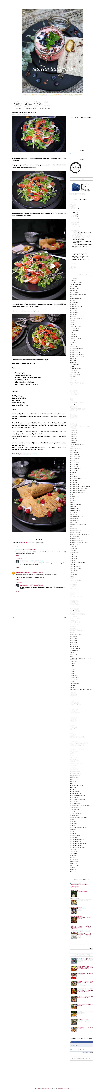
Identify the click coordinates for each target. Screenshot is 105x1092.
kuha (71, 526)
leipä (72, 554)
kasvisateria (74, 452)
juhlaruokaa (74, 396)
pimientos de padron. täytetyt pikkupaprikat (81, 690)
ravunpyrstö (74, 751)
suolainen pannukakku (77, 799)
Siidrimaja (73, 290)
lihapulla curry (75, 568)
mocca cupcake (75, 620)
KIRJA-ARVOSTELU (30, 108)
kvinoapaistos (75, 536)
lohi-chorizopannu (76, 580)
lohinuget (73, 584)
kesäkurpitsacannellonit (78, 488)
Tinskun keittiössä (76, 898)
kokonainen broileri (77, 516)
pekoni (72, 673)
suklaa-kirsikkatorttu (77, 795)
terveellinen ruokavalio (78, 827)
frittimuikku (74, 340)
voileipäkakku (75, 865)
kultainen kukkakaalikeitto (79, 534)
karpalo (72, 446)
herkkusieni (74, 370)
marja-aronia (74, 616)
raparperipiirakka (76, 747)
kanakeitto (73, 434)
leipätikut (73, 558)
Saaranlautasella (24, 542)
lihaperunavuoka (75, 566)
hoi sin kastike (75, 374)
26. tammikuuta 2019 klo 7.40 (29, 549)
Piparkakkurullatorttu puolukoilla (79, 884)
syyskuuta (74, 214)
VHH (36, 105)
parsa (72, 665)
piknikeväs (73, 687)
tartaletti (73, 821)
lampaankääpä (74, 548)
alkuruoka (73, 308)
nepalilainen (74, 650)
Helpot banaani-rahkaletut (84, 900)
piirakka (73, 685)
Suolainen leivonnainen (78, 294)
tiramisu (73, 829)
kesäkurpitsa (74, 484)
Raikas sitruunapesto (82, 891)
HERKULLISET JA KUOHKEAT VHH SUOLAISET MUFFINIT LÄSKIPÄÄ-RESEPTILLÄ (85, 990)
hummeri (72, 376)
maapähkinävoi (75, 610)
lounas (72, 592)
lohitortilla (74, 590)
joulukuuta (75, 208)
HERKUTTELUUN (45, 108)
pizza (72, 696)
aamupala (73, 300)
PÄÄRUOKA (28, 104)
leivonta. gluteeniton (77, 562)
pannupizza (73, 661)
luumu (72, 594)
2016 (72, 268)
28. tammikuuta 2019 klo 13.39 (37, 561)
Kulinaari (73, 925)
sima (71, 779)
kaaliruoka (74, 410)
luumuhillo (73, 598)
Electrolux (74, 280)
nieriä (72, 652)
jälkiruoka (73, 406)
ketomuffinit (74, 496)
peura (72, 681)
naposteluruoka (75, 648)
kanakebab (73, 432)
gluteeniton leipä (76, 352)
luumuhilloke (74, 600)
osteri (72, 656)
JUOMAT (45, 107)
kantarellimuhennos (77, 444)
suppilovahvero (75, 803)
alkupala (73, 304)
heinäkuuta (75, 218)
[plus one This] (42, 539)
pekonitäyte (74, 675)
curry (72, 322)
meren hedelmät (75, 618)
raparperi (73, 741)
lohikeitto (73, 582)
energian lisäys (75, 326)
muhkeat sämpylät (76, 630)
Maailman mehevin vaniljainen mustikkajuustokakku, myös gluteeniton (81, 927)
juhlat (72, 398)
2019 (72, 206)
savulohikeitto (75, 771)
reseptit (73, 753)
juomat (72, 400)
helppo (72, 366)
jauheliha (73, 386)
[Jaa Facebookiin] (41, 542)
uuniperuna (74, 851)
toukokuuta (75, 222)
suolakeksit (74, 801)
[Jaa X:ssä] (40, 542)
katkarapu (73, 472)
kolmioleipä (74, 518)
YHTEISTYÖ (17, 108)
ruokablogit (74, 761)
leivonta (73, 560)
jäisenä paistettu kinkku (78, 404)
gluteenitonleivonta (77, 356)
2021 (72, 202)
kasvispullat (74, 466)
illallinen (73, 380)
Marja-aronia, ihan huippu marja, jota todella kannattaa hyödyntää (85, 960)
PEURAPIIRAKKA (75, 288)
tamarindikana (74, 815)
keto (71, 494)
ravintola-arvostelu (77, 749)
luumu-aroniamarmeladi (78, 596)
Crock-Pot (73, 278)
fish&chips (73, 336)
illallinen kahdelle (76, 382)
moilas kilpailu (75, 622)
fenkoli (72, 332)
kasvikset (73, 450)
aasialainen (74, 302)
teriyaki (73, 825)
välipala (73, 867)
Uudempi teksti (13, 618)
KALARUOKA (17, 104)
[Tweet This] (36, 539)
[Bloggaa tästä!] (38, 542)
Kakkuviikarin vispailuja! (77, 907)
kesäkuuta (74, 220)
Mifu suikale (74, 286)
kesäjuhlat (73, 480)
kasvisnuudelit (75, 458)
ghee (71, 344)
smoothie (73, 787)
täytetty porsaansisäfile (78, 843)
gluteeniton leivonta (77, 354)
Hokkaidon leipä (75, 284)
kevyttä (72, 500)
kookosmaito (74, 520)
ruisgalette (74, 757)
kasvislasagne (75, 456)
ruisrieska (73, 759)
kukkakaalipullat (76, 530)
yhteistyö (73, 869)
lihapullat (73, 570)
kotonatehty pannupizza (78, 524)
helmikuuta (75, 228)
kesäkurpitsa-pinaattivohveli (80, 486)
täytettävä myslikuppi (77, 847)
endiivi (72, 324)
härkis (72, 378)
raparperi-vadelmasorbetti (79, 743)
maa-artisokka (75, 608)
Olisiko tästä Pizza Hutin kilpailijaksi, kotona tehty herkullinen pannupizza (85, 967)
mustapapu (73, 640)
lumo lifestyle (74, 890)
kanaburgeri (74, 430)
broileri (73, 316)
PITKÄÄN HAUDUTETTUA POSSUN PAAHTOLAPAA (85, 997)
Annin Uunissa (19, 549)
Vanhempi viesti (65, 618)
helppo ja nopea (75, 368)
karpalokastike (75, 448)
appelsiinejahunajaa (76, 916)
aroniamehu (74, 312)
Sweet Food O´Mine (76, 883)
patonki (72, 669)
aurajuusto (74, 314)
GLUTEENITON (40, 104)
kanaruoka (73, 436)
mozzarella (74, 626)
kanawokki (73, 442)
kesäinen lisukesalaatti (78, 478)
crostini (73, 320)
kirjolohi (73, 506)
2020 (72, 204)
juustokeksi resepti (77, 402)
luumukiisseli (74, 604)
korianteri (73, 522)
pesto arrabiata (75, 679)
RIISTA (28, 103)
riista (72, 755)
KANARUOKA (17, 103)
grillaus (73, 360)
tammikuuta (75, 230)
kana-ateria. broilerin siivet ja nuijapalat (81, 428)
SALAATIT (17, 107)
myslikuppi (73, 644)
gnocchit (73, 358)
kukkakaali (73, 528)
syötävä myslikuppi (76, 813)
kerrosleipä (74, 476)
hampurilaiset (74, 364)
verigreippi (74, 859)
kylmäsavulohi (75, 538)
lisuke (72, 576)
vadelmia (73, 855)
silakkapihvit (74, 777)
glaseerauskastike (76, 348)
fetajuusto (73, 334)
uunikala (73, 849)
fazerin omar (74, 330)
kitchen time (74, 512)
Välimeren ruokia (76, 298)
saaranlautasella (76, 763)
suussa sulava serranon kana (80, 805)
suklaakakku (74, 797)
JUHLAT (36, 107)
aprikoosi (73, 310)
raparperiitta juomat (77, 745)
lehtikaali (73, 550)
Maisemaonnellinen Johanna (23, 572)
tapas (72, 819)
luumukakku (74, 602)
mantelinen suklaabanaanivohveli (77, 613)
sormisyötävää (75, 791)
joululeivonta (75, 392)
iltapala (73, 384)
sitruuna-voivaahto (76, 785)
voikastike (73, 863)
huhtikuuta (75, 224)
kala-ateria (74, 414)
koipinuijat (73, 514)
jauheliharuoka (75, 388)
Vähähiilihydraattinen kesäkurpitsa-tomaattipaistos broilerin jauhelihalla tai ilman (85, 1021)
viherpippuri (74, 861)
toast (72, 831)
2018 (72, 264)
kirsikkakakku (75, 508)
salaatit (73, 765)
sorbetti (73, 789)
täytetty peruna (75, 841)
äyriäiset (73, 871)
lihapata (73, 564)
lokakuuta (74, 212)
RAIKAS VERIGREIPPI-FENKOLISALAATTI (80, 236)
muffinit (73, 628)
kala (71, 412)
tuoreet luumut (75, 835)
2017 (72, 266)
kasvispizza (74, 464)
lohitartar (73, 588)
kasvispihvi (74, 460)
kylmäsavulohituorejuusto (79, 542)
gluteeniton (74, 350)
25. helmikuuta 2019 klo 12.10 (36, 585)
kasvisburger (74, 454)
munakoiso (73, 636)
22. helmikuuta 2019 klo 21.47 (36, 572)
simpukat (73, 781)
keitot (72, 474)
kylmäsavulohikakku (77, 540)
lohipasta (73, 586)
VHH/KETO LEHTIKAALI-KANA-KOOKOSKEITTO (82, 244)
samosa (72, 767)
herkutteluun (74, 372)
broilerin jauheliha (76, 318)
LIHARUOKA (17, 105)
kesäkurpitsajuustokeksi (78, 490)
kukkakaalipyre (75, 532)
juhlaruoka (74, 394)
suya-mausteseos (75, 807)
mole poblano (74, 624)
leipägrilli (74, 556)
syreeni (72, 811)
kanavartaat (74, 440)
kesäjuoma (73, 482)
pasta (72, 667)
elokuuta (74, 216)
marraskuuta (75, 210)
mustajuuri (73, 638)
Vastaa (17, 555)
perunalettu (74, 677)
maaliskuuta (75, 226)
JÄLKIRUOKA (37, 103)
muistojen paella (76, 634)
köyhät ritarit (75, 544)
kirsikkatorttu (75, 510)
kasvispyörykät (75, 468)
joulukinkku (74, 390)
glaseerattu (74, 346)
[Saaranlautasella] (74, 1049)
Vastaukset (19, 558)
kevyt (72, 498)
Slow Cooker (74, 292)
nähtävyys (73, 654)
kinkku (72, 502)
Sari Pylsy (73, 1045)
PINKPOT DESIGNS (64, 1088)
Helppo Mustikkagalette (77, 887)
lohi (71, 578)
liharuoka (73, 572)
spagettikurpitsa (76, 793)
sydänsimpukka (75, 809)
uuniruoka (73, 853)
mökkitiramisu (74, 646)
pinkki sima (73, 694)
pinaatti (72, 692)
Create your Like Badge (88, 1052)
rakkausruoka (74, 739)
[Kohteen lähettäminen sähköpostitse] (37, 542)
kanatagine (73, 438)
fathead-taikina (75, 328)
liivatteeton (74, 574)
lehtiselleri (74, 552)
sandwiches (74, 769)
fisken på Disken (75, 338)
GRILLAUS (28, 105)
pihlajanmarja (75, 683)
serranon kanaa (75, 773)
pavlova (72, 671)
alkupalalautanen (76, 306)
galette (72, 342)
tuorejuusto (74, 837)
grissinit (73, 362)
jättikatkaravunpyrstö (77, 408)
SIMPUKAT (27, 107)
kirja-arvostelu (75, 504)
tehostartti (74, 823)
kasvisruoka (74, 470)
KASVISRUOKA (46, 105)
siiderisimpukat (75, 775)
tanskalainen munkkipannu (78, 817)
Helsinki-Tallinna (76, 282)
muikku (72, 632)
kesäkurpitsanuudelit (77, 492)
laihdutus (73, 546)
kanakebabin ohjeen (29, 454)
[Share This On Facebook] (38, 539)
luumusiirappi (74, 606)
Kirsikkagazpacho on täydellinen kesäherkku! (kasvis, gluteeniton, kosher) (84, 935)
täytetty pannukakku (77, 839)
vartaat (72, 857)
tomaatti (73, 833)
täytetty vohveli (76, 845)
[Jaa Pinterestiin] (43, 542)
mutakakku (73, 642)
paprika (72, 663)
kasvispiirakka (75, 462)
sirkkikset (73, 783)
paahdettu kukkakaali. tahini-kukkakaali (81, 659)
